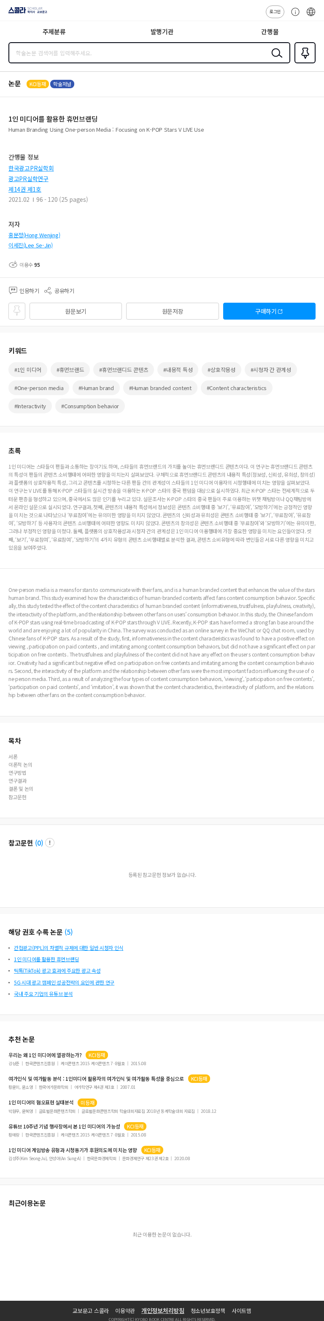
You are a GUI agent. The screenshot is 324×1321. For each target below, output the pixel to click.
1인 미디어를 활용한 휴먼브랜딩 (46, 959)
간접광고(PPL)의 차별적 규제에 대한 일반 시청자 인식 (68, 947)
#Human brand (96, 388)
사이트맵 (241, 1311)
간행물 (269, 31)
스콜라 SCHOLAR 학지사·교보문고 (26, 13)
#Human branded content (160, 388)
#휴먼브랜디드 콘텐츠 (123, 370)
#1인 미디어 (27, 370)
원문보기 (75, 311)
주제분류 (54, 31)
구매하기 (266, 311)
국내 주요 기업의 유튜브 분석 (43, 993)
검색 (275, 59)
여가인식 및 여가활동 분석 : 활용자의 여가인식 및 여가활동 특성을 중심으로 (96, 1078)
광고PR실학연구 (28, 178)
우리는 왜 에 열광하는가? (44, 1055)
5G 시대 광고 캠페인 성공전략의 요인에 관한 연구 (64, 982)
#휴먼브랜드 (70, 370)
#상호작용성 (221, 370)
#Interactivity (30, 406)
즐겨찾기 (303, 62)
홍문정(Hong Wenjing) (34, 235)
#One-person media (38, 388)
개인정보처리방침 (162, 1310)
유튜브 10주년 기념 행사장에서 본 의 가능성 (64, 1126)
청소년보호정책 (208, 1311)
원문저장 (173, 311)
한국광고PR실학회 (31, 168)
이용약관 (125, 1311)
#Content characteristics (237, 388)
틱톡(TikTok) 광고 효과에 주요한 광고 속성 (57, 970)
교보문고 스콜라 (91, 1311)
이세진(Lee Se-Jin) (30, 245)
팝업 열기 (49, 842)
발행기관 (162, 31)
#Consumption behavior (90, 406)
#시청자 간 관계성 (271, 370)
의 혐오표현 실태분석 (40, 1102)
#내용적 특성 (177, 370)
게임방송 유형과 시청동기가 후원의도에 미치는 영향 (72, 1150)
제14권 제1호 (24, 189)
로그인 (275, 11)
